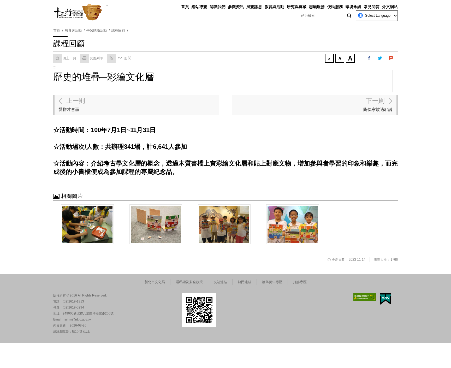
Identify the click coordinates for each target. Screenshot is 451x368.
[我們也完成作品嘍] (292, 224)
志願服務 (317, 6)
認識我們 (217, 6)
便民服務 (335, 6)
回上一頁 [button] (69, 58)
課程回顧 (118, 30)
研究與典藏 (296, 6)
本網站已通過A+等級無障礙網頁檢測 (364, 297)
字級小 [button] (329, 58)
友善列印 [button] (96, 58)
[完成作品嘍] (224, 224)
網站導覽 (199, 6)
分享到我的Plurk (391, 58)
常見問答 (371, 6)
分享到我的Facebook (369, 58)
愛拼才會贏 (71, 104)
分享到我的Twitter (380, 58)
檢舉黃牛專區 (272, 282)
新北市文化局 (155, 282)
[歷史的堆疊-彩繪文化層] (155, 224)
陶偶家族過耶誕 (378, 104)
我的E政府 (385, 299)
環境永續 (353, 6)
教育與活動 (274, 6)
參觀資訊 (236, 6)
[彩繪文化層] (87, 224)
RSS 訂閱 (123, 58)
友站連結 (220, 282)
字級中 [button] (340, 58)
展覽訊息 (254, 6)
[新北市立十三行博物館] (79, 12)
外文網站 (390, 6)
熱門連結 (244, 282)
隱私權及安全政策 (189, 282)
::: (106, 6)
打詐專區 (300, 282)
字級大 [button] (350, 58)
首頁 (185, 6)
